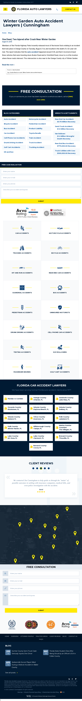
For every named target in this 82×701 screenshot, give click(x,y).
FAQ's (41, 639)
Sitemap (20, 692)
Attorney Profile (27, 636)
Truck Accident (35, 143)
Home (4, 33)
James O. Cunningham (15, 689)
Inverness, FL (38, 419)
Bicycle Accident (11, 124)
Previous (8, 477)
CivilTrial (70, 624)
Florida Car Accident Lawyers (41, 385)
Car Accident (9, 133)
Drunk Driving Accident (13, 143)
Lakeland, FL (64, 419)
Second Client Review (37, 468)
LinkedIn (70, 2)
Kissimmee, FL (13, 409)
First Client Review (33, 468)
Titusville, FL (64, 438)
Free (11, 165)
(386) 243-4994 (57, 9)
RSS (63, 692)
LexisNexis (54, 213)
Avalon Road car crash (16, 72)
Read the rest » (8, 65)
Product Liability (35, 128)
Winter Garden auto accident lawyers (32, 72)
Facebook (74, 2)
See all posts (10, 673)
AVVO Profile (21, 217)
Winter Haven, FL (15, 429)
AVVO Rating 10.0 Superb (27, 212)
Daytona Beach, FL (41, 409)
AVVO (51, 624)
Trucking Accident (36, 147)
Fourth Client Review (45, 468)
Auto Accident (16, 69)
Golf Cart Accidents (12, 147)
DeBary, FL (63, 409)
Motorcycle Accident (37, 119)
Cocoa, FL (37, 448)
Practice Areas (41, 636)
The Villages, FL (65, 430)
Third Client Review (41, 468)
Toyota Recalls (35, 133)
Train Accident (35, 138)
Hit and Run (8, 152)
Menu (5, 9)
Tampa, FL (37, 429)
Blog (10, 33)
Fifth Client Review (48, 468)
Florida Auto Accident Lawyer (12, 681)
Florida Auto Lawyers (34, 9)
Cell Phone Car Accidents (14, 138)
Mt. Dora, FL (12, 438)
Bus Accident (9, 128)
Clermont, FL (38, 438)
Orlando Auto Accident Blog (50, 692)
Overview (14, 636)
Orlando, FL (38, 400)
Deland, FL (12, 419)
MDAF (12, 624)
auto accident (32, 52)
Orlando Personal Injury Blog (32, 692)
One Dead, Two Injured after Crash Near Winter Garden (29, 39)
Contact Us (70, 9)
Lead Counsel (31, 624)
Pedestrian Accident (37, 124)
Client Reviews (32, 217)
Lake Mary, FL (64, 400)
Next (74, 493)
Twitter (77, 2)
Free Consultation (41, 91)
